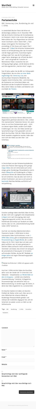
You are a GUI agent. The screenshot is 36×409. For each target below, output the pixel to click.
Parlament (5, 312)
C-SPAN (21, 309)
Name (4, 350)
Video (12, 48)
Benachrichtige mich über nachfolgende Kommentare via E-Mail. (14, 375)
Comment (5, 328)
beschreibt (5, 181)
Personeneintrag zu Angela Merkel (13, 240)
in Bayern (5, 217)
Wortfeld (6, 5)
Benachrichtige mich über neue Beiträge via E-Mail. (17, 384)
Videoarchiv (9, 172)
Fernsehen (28, 309)
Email (4, 357)
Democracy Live (18, 76)
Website (4, 364)
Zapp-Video (6, 168)
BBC (7, 309)
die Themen (12, 89)
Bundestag (14, 309)
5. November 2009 (6, 17)
